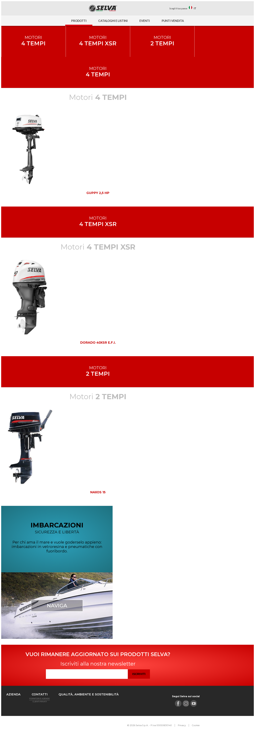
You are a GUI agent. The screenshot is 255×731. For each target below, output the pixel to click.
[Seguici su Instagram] (15, 8)
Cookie (196, 725)
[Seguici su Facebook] (9, 8)
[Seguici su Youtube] (21, 8)
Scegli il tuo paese (178, 8)
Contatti (40, 694)
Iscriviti (139, 674)
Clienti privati (39, 701)
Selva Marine (103, 8)
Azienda (13, 694)
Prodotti (78, 20)
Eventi (144, 20)
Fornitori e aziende (39, 698)
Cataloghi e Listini (113, 20)
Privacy (182, 725)
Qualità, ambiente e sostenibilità (89, 694)
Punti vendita (173, 20)
